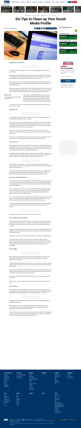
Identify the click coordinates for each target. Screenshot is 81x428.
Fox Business (7, 1)
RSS (69, 420)
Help (34, 419)
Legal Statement (17, 421)
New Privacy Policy (18, 419)
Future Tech (6, 402)
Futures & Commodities (33, 379)
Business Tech (6, 399)
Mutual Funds (31, 389)
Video (57, 2)
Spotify (74, 420)
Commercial (69, 376)
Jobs (55, 396)
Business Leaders (32, 383)
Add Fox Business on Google (51, 28)
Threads (39, 28)
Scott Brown (47, 182)
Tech (53, 2)
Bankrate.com (14, 28)
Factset (39, 420)
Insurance (6, 382)
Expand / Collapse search (67, 2)
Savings (5, 380)
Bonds (30, 380)
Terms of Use (57, 398)
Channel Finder (57, 395)
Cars (55, 379)
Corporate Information (59, 403)
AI (4, 403)
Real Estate (47, 2)
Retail (30, 386)
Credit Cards (6, 377)
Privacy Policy (57, 399)
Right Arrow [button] (79, 9)
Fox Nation (56, 409)
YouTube (63, 420)
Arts (55, 383)
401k (5, 383)
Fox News (56, 408)
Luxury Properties (70, 377)
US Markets (31, 376)
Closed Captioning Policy (59, 405)
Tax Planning (6, 386)
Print (42, 28)
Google (11, 109)
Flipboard (65, 420)
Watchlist (35, 2)
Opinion (31, 393)
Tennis (18, 405)
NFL (17, 395)
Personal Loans (7, 379)
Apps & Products (58, 412)
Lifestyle (40, 2)
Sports (18, 393)
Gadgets (5, 398)
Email (44, 28)
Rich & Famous (57, 376)
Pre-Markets (31, 387)
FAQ (50, 423)
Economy (23, 2)
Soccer (18, 402)
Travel (56, 377)
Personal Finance (15, 2)
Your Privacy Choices (28, 419)
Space (5, 405)
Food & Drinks (57, 382)
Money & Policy (19, 376)
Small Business (19, 377)
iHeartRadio (76, 420)
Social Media (6, 396)
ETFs (30, 382)
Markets (29, 2)
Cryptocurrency (32, 377)
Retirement (6, 384)
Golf (17, 403)
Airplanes (56, 380)
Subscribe (68, 80)
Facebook (35, 28)
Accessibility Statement (59, 406)
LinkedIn (15, 248)
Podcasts (62, 2)
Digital (5, 395)
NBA (17, 396)
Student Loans (6, 376)
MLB (17, 398)
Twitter (37, 28)
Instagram (60, 420)
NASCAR (18, 399)
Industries (31, 384)
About (56, 393)
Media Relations (58, 402)
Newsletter (72, 420)
